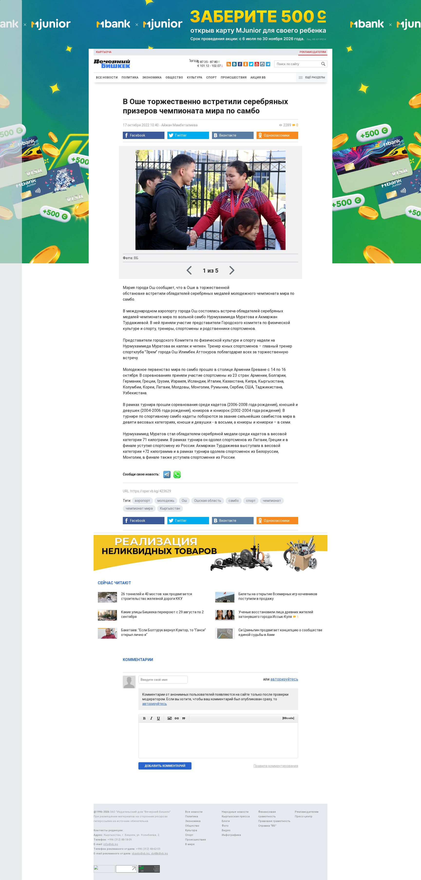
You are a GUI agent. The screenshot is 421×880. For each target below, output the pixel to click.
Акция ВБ (258, 77)
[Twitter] (251, 64)
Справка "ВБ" (267, 825)
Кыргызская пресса (236, 816)
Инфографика (231, 835)
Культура (194, 77)
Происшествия (234, 77)
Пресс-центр (303, 816)
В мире (190, 844)
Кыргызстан (170, 508)
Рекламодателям (313, 52)
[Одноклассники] (245, 64)
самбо (234, 501)
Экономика (152, 77)
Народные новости (235, 811)
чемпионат (272, 501)
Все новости (107, 77)
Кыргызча (103, 52)
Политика (130, 77)
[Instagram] (262, 64)
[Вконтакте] (234, 64)
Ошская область (207, 501)
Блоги (226, 821)
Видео (226, 830)
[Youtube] (257, 64)
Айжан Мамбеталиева (179, 125)
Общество (174, 77)
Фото (225, 825)
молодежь (165, 501)
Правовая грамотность (274, 821)
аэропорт (142, 501)
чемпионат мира (139, 508)
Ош (184, 501)
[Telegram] (268, 64)
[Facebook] (240, 64)
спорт (251, 501)
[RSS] (229, 64)
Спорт (211, 77)
